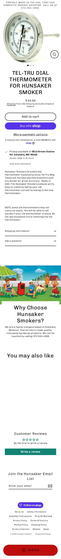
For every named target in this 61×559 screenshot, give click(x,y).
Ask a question (13, 241)
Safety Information (36, 512)
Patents (36, 529)
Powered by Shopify (43, 534)
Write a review (30, 451)
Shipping (11, 104)
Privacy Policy (20, 520)
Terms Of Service (39, 520)
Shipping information (17, 231)
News (46, 529)
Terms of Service (20, 529)
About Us (19, 512)
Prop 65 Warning (43, 516)
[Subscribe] (49, 486)
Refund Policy (21, 525)
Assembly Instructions (20, 516)
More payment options (31, 134)
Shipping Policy (39, 525)
